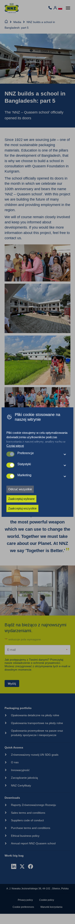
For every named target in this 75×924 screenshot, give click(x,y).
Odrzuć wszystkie (20, 489)
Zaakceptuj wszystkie (22, 508)
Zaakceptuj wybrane (21, 498)
